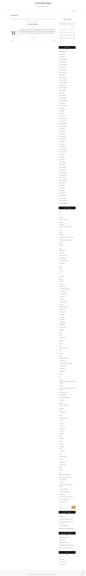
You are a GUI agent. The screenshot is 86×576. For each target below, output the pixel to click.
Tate (60, 273)
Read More (33, 37)
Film (60, 214)
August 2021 (61, 54)
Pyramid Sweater (63, 395)
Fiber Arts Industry (21, 18)
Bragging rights (62, 516)
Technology (61, 423)
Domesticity (61, 276)
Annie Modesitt (62, 291)
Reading (60, 403)
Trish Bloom (61, 329)
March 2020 (61, 56)
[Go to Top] (82, 573)
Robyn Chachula (62, 327)
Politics (60, 374)
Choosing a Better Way (64, 525)
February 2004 (62, 167)
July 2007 (61, 108)
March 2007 (61, 116)
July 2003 (61, 185)
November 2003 (62, 175)
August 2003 (61, 182)
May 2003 (61, 190)
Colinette (61, 482)
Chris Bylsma (62, 299)
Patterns (61, 356)
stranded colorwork (63, 418)
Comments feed (62, 561)
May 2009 (61, 92)
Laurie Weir (61, 314)
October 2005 (62, 139)
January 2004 (62, 169)
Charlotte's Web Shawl (64, 358)
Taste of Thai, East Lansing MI (66, 226)
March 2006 (61, 133)
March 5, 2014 (33, 27)
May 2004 (61, 159)
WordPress (61, 438)
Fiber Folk (61, 284)
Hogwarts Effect (62, 456)
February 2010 (62, 80)
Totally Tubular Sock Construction (66, 237)
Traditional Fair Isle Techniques (65, 240)
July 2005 (61, 141)
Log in (60, 556)
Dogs (60, 266)
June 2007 (61, 110)
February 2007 (62, 118)
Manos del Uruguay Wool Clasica (66, 496)
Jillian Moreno (62, 311)
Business (13, 18)
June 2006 (61, 131)
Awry (68, 537)
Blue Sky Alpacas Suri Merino (65, 477)
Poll (60, 376)
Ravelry (61, 436)
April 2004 (61, 162)
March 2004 (61, 164)
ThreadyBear (62, 263)
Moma (60, 343)
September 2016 (62, 72)
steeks (60, 415)
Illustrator (61, 430)
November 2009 (62, 82)
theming (52, 18)
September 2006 (62, 126)
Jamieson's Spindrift (63, 489)
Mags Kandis (62, 319)
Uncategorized (62, 462)
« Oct (60, 43)
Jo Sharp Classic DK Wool (64, 491)
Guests (60, 454)
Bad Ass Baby (62, 250)
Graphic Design (62, 258)
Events (60, 448)
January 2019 (62, 62)
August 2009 (61, 90)
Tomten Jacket (62, 371)
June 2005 (61, 144)
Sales (60, 459)
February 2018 (62, 69)
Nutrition (61, 245)
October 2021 (62, 51)
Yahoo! (60, 441)
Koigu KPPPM (62, 494)
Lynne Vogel (61, 317)
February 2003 (62, 198)
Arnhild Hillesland (63, 293)
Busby (60, 268)
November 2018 (62, 64)
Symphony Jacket (63, 365)
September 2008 (62, 100)
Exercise (61, 279)
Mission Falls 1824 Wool (64, 499)
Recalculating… (33, 24)
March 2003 (61, 195)
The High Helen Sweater (64, 397)
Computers (61, 425)
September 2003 (62, 180)
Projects (61, 379)
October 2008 (62, 97)
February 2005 (62, 149)
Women (60, 467)
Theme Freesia (45, 574)
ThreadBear (61, 446)
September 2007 (62, 105)
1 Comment (53, 40)
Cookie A (61, 304)
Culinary (61, 243)
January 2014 (62, 77)
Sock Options (62, 234)
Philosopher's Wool (63, 502)
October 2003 (62, 177)
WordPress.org (62, 564)
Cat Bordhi (61, 296)
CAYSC (60, 230)
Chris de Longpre (63, 301)
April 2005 (61, 146)
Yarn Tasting (62, 451)
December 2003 (62, 172)
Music (60, 345)
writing (36, 21)
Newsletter (61, 433)
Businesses (61, 222)
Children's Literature (63, 405)
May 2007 (61, 113)
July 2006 (61, 128)
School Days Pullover (63, 260)
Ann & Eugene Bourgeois (64, 288)
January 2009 (62, 95)
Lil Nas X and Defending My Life (65, 519)
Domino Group (62, 337)
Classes (60, 232)
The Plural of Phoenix (69, 545)
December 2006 (62, 123)
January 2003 (62, 200)
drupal (34, 18)
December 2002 (62, 203)
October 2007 (62, 103)
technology (47, 18)
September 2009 (62, 87)
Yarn (60, 472)
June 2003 (61, 187)
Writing (29, 18)
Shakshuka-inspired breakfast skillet (66, 528)
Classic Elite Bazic (63, 479)
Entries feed (61, 559)
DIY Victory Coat (63, 255)
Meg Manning (62, 322)
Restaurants (61, 224)
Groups (60, 335)
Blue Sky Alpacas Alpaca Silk (65, 474)
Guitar (60, 350)
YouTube (61, 443)
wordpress (30, 21)
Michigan (61, 340)
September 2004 (62, 151)
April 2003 (61, 193)
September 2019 (62, 59)
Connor (61, 270)
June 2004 (61, 157)
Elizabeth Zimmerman (64, 306)
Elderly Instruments (63, 347)
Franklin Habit (62, 309)
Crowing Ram (43, 3)
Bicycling (61, 281)
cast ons (61, 410)
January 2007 (62, 121)
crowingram (12, 40)
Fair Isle (61, 420)
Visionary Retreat (62, 464)
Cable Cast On (63, 412)
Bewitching (61, 252)
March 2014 (61, 74)
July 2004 (61, 154)
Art (59, 212)
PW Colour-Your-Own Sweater (65, 363)
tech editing (40, 18)
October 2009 (62, 85)
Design (60, 248)
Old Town (61, 353)
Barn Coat (61, 385)
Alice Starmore (62, 286)
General (60, 333)
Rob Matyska (62, 324)
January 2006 (62, 136)
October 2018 (62, 67)
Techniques (61, 408)
